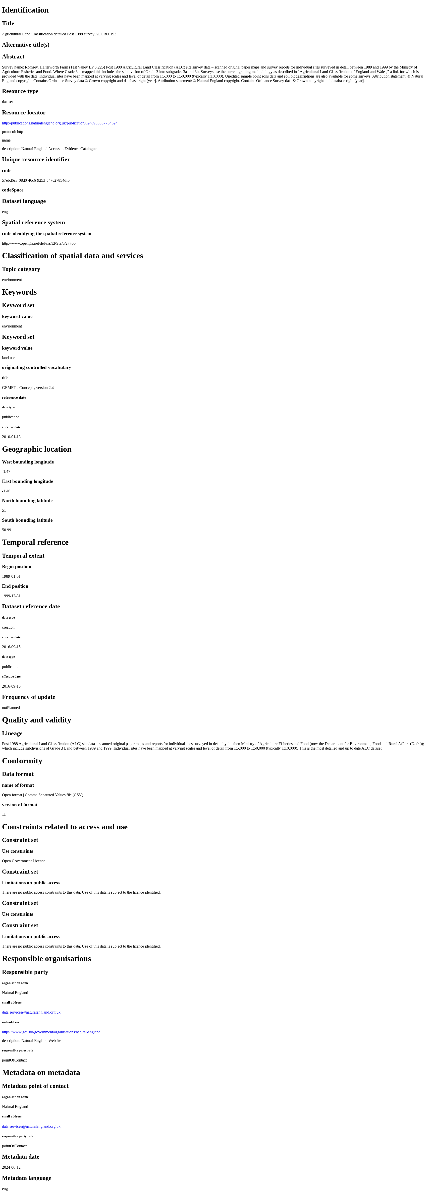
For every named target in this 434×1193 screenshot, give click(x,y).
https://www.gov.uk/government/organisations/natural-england (51, 1032)
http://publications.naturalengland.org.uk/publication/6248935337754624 (60, 123)
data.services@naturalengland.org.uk (31, 1012)
